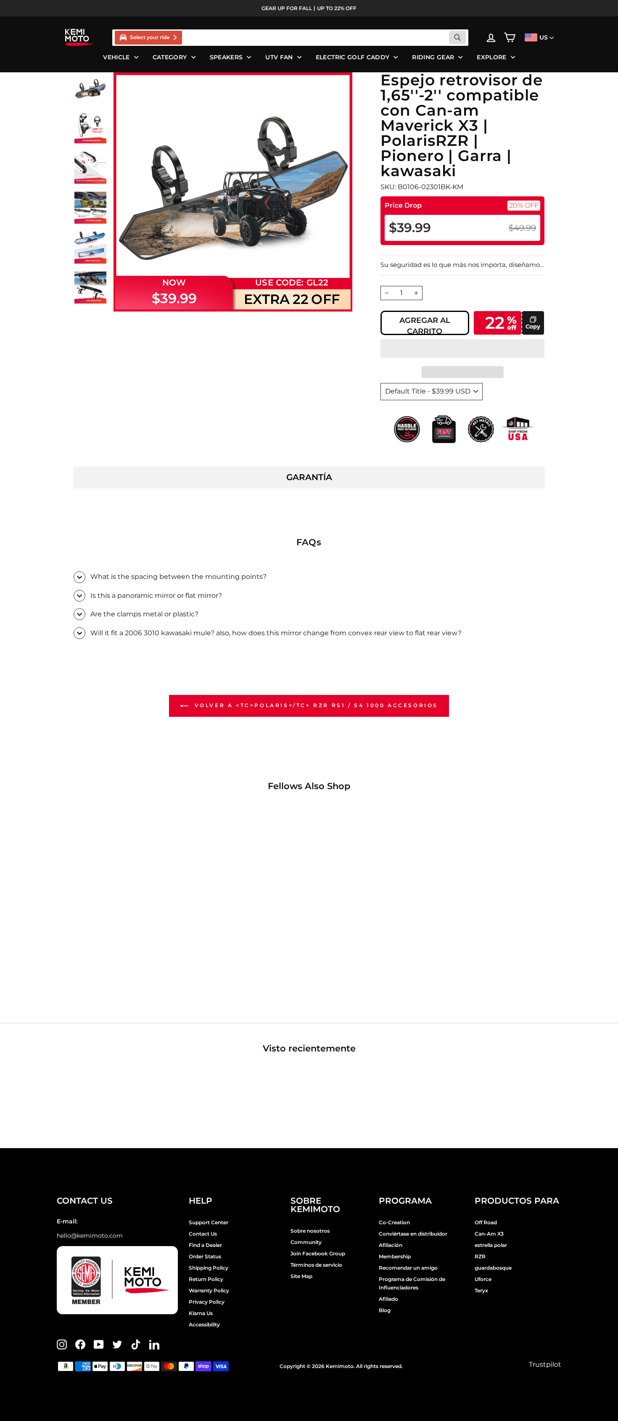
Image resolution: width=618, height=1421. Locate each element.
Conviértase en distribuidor (413, 1234)
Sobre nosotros (310, 1231)
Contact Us (203, 1234)
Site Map (301, 1276)
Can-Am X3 (489, 1234)
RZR (480, 1256)
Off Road (486, 1222)
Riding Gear (433, 57)
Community (306, 1242)
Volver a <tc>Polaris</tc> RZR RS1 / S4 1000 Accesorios (315, 705)
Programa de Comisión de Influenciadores (412, 1283)
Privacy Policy (206, 1302)
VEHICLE (116, 57)
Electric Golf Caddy (353, 57)
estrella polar (491, 1245)
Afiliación (390, 1245)
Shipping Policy (208, 1268)
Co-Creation (394, 1222)
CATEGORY (170, 57)
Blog (385, 1310)
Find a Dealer (205, 1245)
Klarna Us (201, 1313)
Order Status (205, 1256)
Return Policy (206, 1279)
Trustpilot (545, 1364)
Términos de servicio (316, 1265)
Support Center (208, 1222)
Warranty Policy (209, 1290)
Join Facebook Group (318, 1253)
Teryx (481, 1290)
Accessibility (204, 1324)
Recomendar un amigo (408, 1268)
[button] (462, 348)
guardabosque (493, 1268)
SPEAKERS (226, 57)
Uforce (483, 1279)
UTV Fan (279, 57)
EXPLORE (491, 57)
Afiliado (388, 1299)
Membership (395, 1256)
